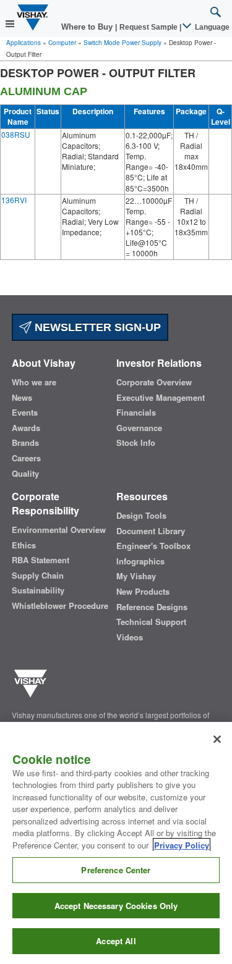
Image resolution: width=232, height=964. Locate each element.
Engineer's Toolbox (153, 545)
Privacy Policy (181, 845)
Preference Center (115, 870)
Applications (23, 42)
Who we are (34, 382)
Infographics (140, 561)
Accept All (115, 941)
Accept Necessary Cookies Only (116, 906)
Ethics (24, 545)
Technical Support (151, 621)
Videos (129, 637)
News (22, 397)
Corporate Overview (154, 382)
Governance (139, 428)
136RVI (14, 200)
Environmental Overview (59, 529)
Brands (25, 442)
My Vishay (136, 576)
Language (211, 27)
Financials (136, 412)
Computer (62, 42)
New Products (143, 591)
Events (25, 412)
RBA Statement (40, 560)
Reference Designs (151, 607)
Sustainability (38, 590)
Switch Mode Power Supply (122, 42)
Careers (26, 458)
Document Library (150, 531)
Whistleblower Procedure (60, 605)
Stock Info (135, 442)
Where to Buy (88, 26)
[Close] (217, 739)
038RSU (15, 134)
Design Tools (141, 515)
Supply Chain (38, 575)
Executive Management (160, 397)
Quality (25, 473)
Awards (26, 428)
